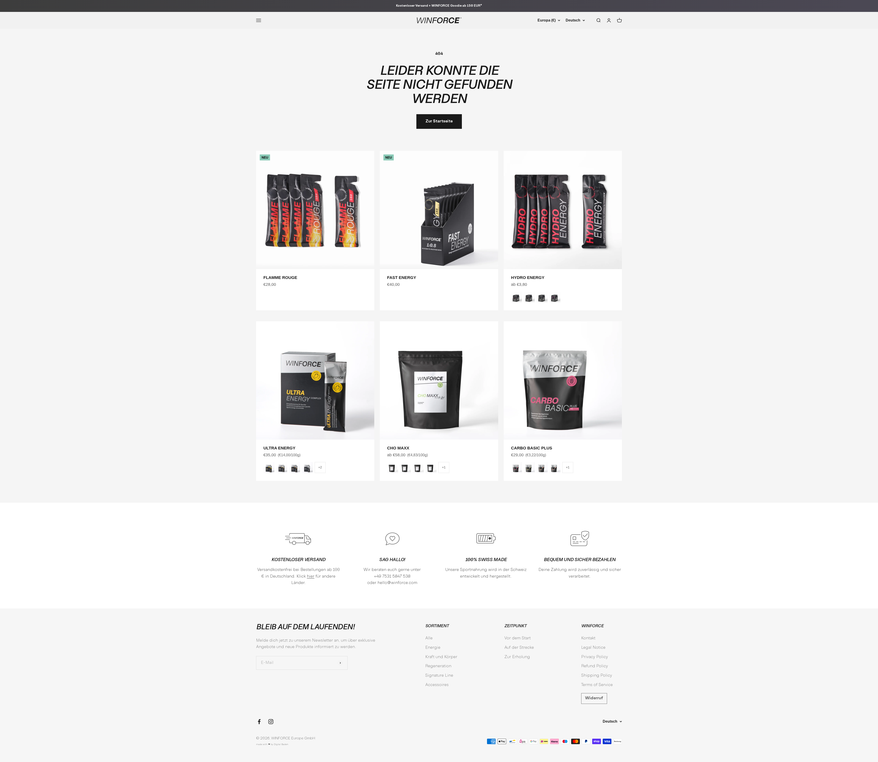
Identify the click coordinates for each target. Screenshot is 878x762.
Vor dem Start (517, 638)
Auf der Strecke (519, 648)
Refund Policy (594, 666)
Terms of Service (597, 685)
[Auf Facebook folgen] (259, 722)
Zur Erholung (517, 657)
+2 (320, 467)
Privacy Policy (594, 657)
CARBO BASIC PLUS (531, 448)
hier (310, 576)
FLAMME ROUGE (280, 277)
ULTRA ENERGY (279, 448)
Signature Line (439, 676)
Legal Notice (593, 648)
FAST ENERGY (401, 277)
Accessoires (437, 685)
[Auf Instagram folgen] (271, 722)
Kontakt (588, 638)
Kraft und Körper (441, 657)
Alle (429, 638)
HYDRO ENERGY (527, 277)
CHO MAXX (398, 448)
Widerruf (594, 698)
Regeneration (438, 666)
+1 (444, 467)
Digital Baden (281, 744)
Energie (432, 648)
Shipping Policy (596, 676)
